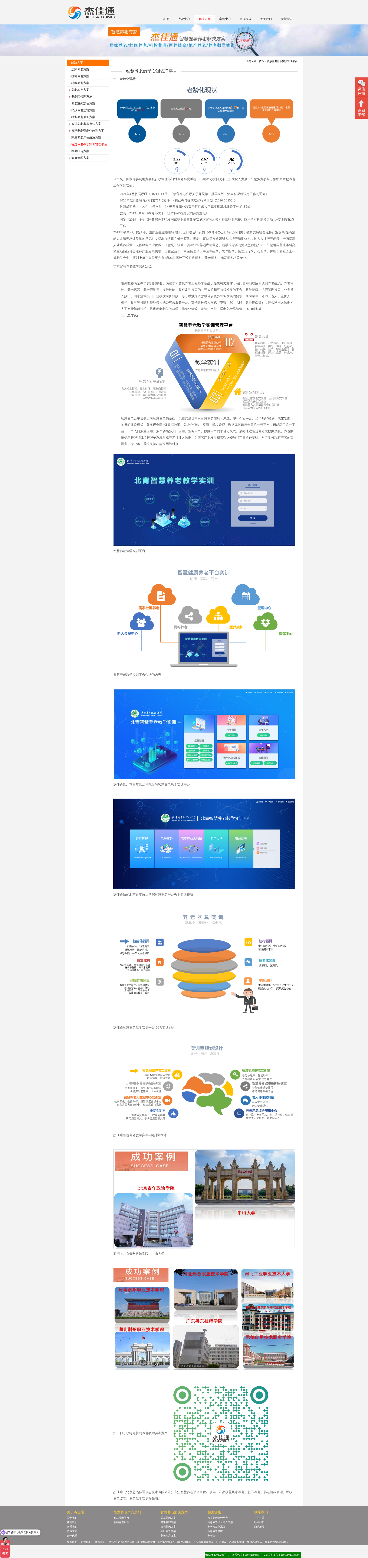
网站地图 (259, 1526)
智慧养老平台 (121, 1517)
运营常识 (286, 19)
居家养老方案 (80, 69)
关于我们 (266, 19)
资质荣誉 (72, 1531)
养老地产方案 (80, 89)
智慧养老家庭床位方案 (86, 124)
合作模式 (246, 19)
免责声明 (72, 1542)
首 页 (166, 19)
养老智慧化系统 (216, 1526)
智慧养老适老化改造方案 (87, 130)
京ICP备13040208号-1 (217, 1554)
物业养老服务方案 (83, 117)
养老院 (211, 1535)
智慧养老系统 (215, 1531)
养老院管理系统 (81, 96)
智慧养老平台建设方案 (220, 1522)
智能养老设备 (121, 1522)
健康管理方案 (80, 158)
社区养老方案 (80, 83)
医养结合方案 (80, 151)
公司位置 (259, 1517)
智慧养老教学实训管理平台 (89, 144)
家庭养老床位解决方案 (86, 137)
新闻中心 (72, 1522)
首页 (261, 61)
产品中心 (184, 19)
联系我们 (72, 1526)
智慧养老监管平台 (217, 1517)
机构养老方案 (80, 76)
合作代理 (72, 1535)
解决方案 (205, 19)
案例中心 (225, 19)
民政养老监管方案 (83, 110)
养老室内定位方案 (83, 103)
